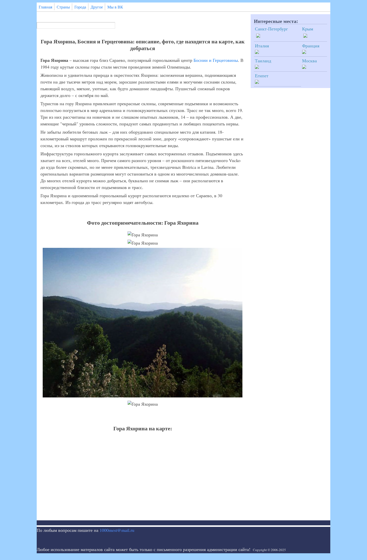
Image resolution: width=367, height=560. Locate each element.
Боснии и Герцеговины (215, 60)
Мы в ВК (115, 7)
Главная (45, 7)
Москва (309, 61)
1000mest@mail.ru (117, 530)
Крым (307, 29)
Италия (262, 46)
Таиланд (263, 61)
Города (80, 7)
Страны (63, 7)
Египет (261, 76)
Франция (310, 46)
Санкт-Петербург (271, 29)
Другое (97, 7)
